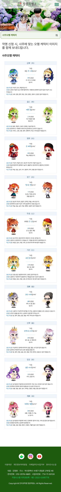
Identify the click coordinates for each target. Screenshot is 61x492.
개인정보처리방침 (20, 464)
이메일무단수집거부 (36, 464)
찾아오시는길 (51, 464)
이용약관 (8, 464)
